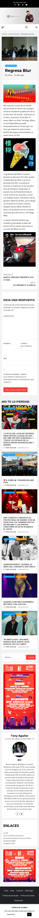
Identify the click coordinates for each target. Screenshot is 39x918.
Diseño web (18, 900)
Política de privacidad (10, 895)
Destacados (11, 66)
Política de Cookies (27, 895)
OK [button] (29, 914)
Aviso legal (29, 890)
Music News (21, 408)
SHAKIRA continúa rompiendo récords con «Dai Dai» (18, 603)
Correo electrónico (26, 346)
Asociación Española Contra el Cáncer (17, 838)
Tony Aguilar (10, 448)
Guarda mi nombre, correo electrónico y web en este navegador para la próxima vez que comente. (18, 378)
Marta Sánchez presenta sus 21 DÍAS (18, 277)
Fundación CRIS (9, 843)
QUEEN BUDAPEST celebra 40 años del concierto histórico (19, 565)
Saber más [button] (21, 914)
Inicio (6, 890)
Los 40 (5, 833)
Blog (12, 890)
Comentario (9, 316)
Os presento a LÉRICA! (24, 284)
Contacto (19, 890)
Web (5, 358)
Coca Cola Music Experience (13, 835)
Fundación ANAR (9, 841)
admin (10, 75)
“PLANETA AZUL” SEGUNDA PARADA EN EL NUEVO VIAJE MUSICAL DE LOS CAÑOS (16, 642)
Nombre (7, 343)
